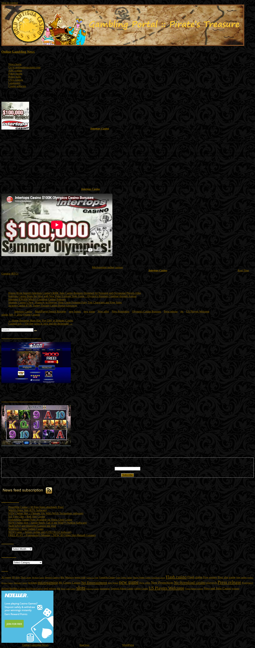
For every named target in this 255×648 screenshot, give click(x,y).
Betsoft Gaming (52, 577)
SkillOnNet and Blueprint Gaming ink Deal (32, 525)
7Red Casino (25, 577)
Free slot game (227, 577)
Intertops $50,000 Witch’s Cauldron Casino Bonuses (37, 299)
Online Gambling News (18, 52)
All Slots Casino (38, 578)
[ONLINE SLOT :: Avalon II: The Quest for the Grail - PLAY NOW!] (36, 445)
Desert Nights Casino (142, 578)
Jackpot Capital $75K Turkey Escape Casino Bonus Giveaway (42, 305)
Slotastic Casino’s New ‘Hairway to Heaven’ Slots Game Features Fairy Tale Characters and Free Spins (65, 302)
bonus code (80, 577)
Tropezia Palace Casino (121, 588)
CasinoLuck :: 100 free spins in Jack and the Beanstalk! (40, 323)
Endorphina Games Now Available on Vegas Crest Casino (40, 519)
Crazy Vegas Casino (124, 578)
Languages (14, 83)
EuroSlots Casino (158, 578)
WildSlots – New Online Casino (26, 529)
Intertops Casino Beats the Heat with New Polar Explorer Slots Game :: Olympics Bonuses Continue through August (72, 296)
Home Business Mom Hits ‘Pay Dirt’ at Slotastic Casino (40, 320)
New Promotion (120, 311)
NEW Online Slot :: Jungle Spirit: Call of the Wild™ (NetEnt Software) (47, 522)
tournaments (105, 588)
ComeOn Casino (107, 577)
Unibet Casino (141, 588)
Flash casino (176, 577)
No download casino (190, 582)
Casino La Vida (92, 578)
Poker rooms (15, 73)
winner (235, 588)
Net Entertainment (94, 582)
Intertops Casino (99, 128)
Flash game (194, 577)
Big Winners (67, 577)
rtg (181, 311)
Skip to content (9, 2)
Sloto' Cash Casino (68, 589)
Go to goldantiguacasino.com (24, 67)
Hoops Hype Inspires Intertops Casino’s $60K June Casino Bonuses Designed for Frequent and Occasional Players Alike (74, 293)
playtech (211, 582)
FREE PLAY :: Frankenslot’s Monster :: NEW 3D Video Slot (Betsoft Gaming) (52, 535)
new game (89, 311)
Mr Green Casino (69, 582)
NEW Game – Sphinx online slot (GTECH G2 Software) (39, 532)
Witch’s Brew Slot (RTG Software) (27, 510)
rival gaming (50, 588)
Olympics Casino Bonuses (146, 311)
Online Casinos (31, 314)
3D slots (16, 577)
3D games (6, 577)
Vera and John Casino (217, 588)
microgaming (48, 582)
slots (81, 587)
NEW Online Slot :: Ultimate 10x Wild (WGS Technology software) (45, 513)
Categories (7, 562)
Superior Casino (92, 589)
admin (4, 314)
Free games (210, 577)
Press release (171, 311)
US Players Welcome (197, 311)
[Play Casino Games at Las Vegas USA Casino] (36, 382)
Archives (6, 548)
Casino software (17, 86)
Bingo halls (14, 76)
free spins (241, 577)
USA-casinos (15, 79)
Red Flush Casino (34, 588)
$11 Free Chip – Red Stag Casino (26, 516)
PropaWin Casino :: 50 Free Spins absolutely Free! (36, 507)
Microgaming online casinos (107, 267)
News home (15, 64)
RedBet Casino (17, 588)
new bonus (75, 311)
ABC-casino (15, 70)
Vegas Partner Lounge (194, 588)
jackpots (32, 582)
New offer (103, 311)
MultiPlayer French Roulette (50, 311)
